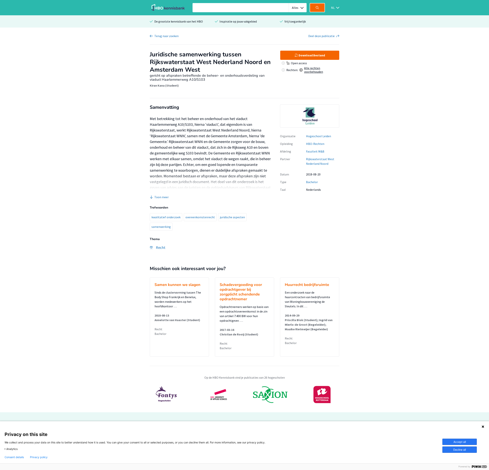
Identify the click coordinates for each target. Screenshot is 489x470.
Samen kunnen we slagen (177, 284)
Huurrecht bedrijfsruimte (307, 284)
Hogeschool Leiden (318, 136)
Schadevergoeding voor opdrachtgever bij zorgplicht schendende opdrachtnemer (241, 292)
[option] (309, 116)
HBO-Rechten (315, 143)
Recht (158, 329)
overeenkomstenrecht (200, 217)
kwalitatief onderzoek (166, 217)
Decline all (459, 449)
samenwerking (161, 227)
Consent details (14, 457)
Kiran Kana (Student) (164, 85)
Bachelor (312, 182)
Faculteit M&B (315, 151)
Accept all (459, 441)
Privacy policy (39, 457)
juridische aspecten (232, 217)
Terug (166, 36)
